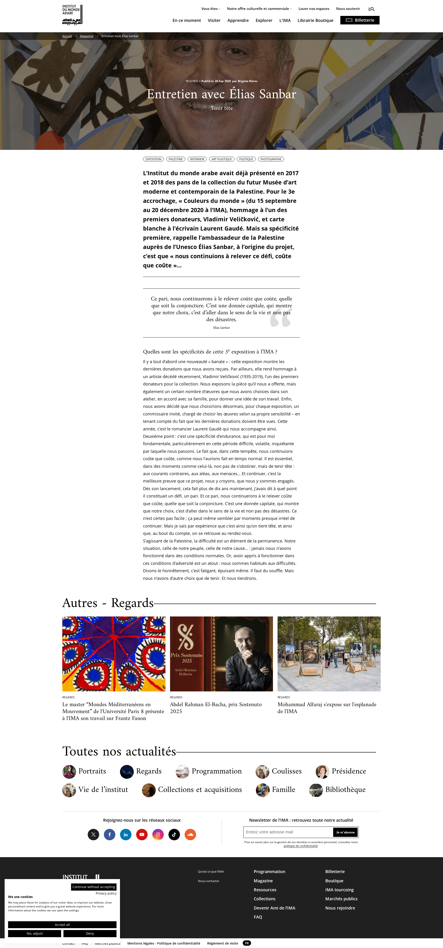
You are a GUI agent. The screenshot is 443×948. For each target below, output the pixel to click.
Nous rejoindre (340, 908)
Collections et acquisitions (200, 790)
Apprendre (238, 20)
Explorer (264, 20)
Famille (283, 790)
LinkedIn (126, 834)
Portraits (92, 771)
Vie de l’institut (103, 790)
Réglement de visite (222, 943)
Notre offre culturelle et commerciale (258, 8)
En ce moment (187, 20)
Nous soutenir (348, 8)
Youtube (142, 834)
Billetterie (364, 20)
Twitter (93, 834)
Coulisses (287, 771)
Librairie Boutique (315, 20)
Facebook (109, 834)
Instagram (158, 834)
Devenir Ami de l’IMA (274, 908)
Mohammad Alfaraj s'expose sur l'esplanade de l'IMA (327, 708)
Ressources (265, 889)
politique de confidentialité (301, 846)
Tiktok (174, 834)
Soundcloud (190, 834)
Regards (149, 771)
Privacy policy (106, 893)
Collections (264, 898)
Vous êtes (209, 8)
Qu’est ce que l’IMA (211, 871)
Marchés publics (341, 898)
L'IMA (285, 20)
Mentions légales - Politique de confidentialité (163, 943)
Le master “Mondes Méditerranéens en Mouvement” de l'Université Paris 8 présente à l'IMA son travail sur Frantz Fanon (113, 712)
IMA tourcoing (339, 889)
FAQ (258, 917)
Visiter (214, 20)
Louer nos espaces (314, 8)
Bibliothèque (345, 790)
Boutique (334, 880)
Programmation (217, 771)
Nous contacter (208, 881)
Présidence (349, 771)
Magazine (86, 36)
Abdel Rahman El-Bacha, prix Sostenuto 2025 (216, 708)
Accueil (67, 36)
